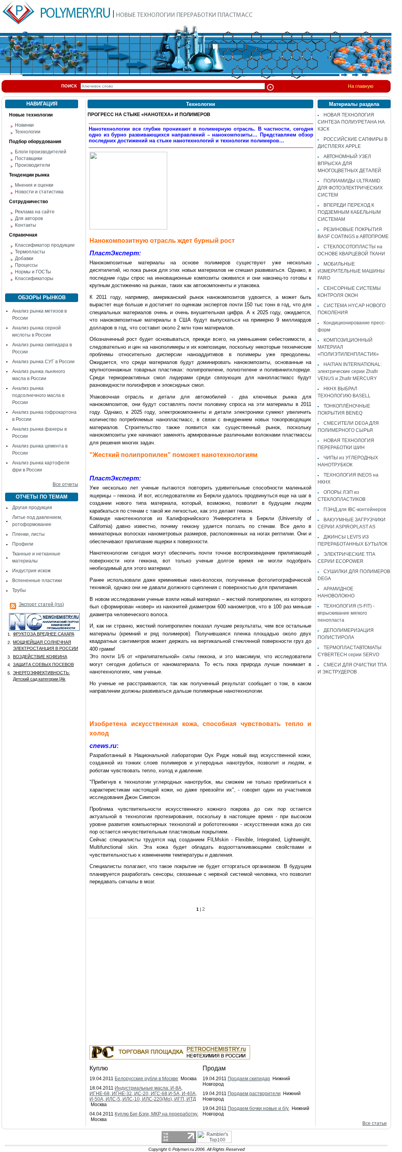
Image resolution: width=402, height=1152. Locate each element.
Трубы (19, 590)
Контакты (25, 225)
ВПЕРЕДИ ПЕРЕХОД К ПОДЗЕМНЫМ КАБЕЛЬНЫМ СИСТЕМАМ (349, 212)
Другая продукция (32, 507)
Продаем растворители (254, 1093)
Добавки (24, 258)
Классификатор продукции (45, 245)
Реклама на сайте (35, 212)
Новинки (24, 125)
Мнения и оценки (34, 185)
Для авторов (29, 218)
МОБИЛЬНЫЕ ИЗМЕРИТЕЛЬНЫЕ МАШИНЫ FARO (351, 271)
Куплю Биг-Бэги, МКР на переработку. (156, 1114)
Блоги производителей (40, 152)
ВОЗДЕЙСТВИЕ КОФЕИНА (40, 656)
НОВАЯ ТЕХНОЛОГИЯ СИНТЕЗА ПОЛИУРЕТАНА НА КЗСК (351, 122)
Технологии (27, 132)
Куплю (99, 1068)
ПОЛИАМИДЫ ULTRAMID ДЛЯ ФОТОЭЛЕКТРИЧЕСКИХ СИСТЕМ (350, 188)
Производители (32, 165)
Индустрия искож (31, 570)
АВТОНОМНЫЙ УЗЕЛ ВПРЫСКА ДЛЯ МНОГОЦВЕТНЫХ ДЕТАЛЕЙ (349, 163)
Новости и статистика (39, 192)
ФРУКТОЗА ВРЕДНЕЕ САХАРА (43, 634)
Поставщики (28, 158)
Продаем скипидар (249, 1078)
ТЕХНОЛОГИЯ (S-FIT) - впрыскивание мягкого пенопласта (346, 613)
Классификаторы (34, 278)
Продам (214, 1068)
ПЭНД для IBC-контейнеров (354, 509)
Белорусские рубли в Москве (146, 1078)
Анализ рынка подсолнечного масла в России (38, 395)
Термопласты (30, 252)
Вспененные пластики (37, 580)
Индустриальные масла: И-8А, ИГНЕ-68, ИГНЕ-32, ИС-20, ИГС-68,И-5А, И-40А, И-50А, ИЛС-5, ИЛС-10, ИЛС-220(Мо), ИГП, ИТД (143, 1093)
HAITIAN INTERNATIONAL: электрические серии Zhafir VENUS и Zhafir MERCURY (350, 371)
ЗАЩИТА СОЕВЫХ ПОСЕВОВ (43, 664)
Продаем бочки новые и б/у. (258, 1108)
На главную (360, 86)
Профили (22, 544)
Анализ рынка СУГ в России (43, 361)
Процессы (26, 265)
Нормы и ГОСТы (33, 272)
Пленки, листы (28, 534)
